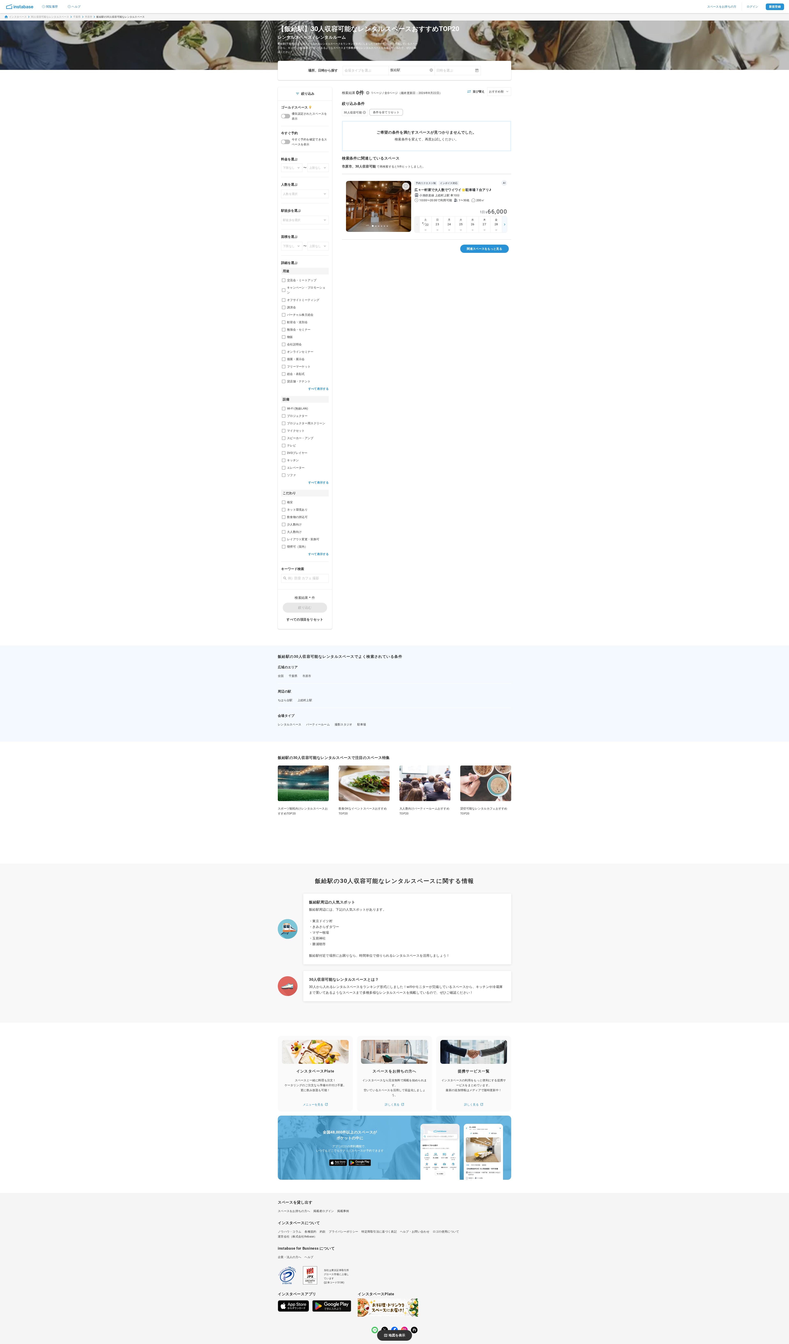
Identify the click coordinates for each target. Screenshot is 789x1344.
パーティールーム (318, 724)
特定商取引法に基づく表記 (379, 1231)
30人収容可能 (353, 112)
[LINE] (374, 1330)
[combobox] (412, 70)
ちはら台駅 (285, 700)
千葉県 (77, 16)
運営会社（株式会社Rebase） (297, 1236)
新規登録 (775, 6)
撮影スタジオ (343, 724)
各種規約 (310, 1231)
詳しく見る (392, 1104)
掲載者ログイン (323, 1211)
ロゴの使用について (446, 1231)
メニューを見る (313, 1104)
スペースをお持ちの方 (722, 6)
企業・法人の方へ (289, 1257)
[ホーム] (19, 6)
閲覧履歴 (52, 6)
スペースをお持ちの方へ (294, 1211)
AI (504, 183)
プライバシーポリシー (343, 1231)
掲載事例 (343, 1211)
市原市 (88, 16)
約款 (323, 1231)
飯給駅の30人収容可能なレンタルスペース (120, 16)
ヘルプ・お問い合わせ (414, 1231)
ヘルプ (76, 6)
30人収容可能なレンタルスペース (50, 16)
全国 (281, 676)
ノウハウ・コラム (289, 1231)
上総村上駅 (305, 700)
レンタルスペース (289, 724)
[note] (414, 1330)
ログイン (752, 6)
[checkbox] (283, 280)
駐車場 (361, 724)
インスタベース (18, 16)
